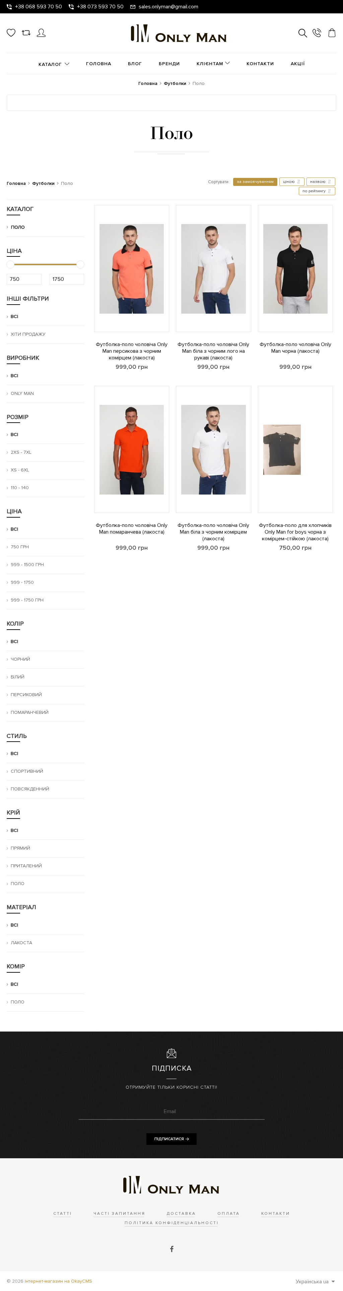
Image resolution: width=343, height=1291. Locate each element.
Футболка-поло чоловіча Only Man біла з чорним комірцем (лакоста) (213, 532)
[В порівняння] (94, 285)
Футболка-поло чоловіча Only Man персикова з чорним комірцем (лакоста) (131, 351)
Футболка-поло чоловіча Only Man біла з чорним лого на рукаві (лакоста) (213, 351)
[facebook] (171, 1250)
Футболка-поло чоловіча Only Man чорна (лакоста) (295, 347)
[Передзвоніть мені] (316, 33)
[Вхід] (41, 35)
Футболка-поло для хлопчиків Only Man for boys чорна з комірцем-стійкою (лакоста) (295, 532)
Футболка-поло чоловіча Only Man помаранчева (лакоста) (131, 528)
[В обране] (94, 303)
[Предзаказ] (176, 502)
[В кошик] (94, 321)
